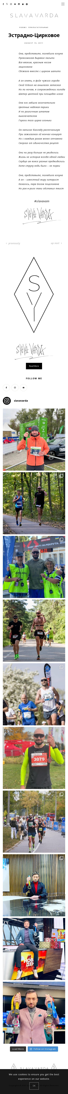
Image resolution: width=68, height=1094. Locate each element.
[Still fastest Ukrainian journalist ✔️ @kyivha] (34, 694)
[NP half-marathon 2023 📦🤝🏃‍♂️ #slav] (34, 758)
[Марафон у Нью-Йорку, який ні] (34, 885)
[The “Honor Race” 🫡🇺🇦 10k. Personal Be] (34, 567)
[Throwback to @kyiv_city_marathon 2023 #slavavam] (34, 822)
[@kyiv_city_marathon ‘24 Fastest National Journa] (34, 440)
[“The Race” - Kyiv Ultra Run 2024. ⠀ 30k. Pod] (34, 631)
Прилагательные (38, 27)
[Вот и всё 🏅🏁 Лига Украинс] (34, 1013)
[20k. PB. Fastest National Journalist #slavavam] (34, 503)
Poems (23, 27)
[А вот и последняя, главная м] (34, 949)
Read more (34, 366)
